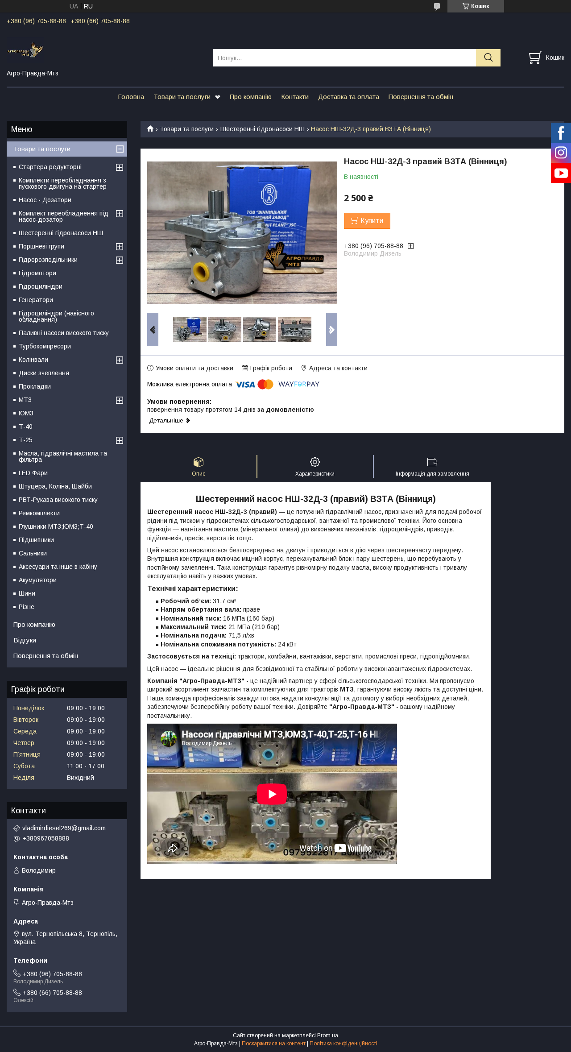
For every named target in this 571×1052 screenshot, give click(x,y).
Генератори (36, 299)
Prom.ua (327, 1035)
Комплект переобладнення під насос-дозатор (63, 216)
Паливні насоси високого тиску (64, 332)
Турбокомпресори (45, 346)
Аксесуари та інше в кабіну (58, 566)
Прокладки (35, 386)
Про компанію (251, 96)
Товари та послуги (182, 96)
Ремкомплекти (39, 513)
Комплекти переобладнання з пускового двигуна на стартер (63, 183)
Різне (26, 606)
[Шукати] (488, 57)
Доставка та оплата (348, 96)
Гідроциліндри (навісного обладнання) (56, 316)
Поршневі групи (41, 246)
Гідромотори (37, 273)
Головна (131, 96)
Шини (27, 593)
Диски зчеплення (44, 373)
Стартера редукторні (50, 166)
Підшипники (36, 539)
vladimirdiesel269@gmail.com (64, 828)
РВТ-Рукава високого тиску (58, 499)
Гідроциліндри (40, 286)
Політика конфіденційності (343, 1043)
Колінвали (33, 359)
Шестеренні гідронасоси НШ (262, 129)
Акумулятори (38, 580)
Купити (371, 220)
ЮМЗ (26, 413)
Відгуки (24, 640)
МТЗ (25, 399)
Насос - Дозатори (45, 199)
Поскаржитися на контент (274, 1043)
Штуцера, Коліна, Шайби (55, 486)
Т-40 (26, 426)
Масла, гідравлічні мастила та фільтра (63, 456)
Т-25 (26, 439)
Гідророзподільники (48, 259)
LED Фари (33, 472)
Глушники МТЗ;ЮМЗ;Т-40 (56, 526)
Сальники (33, 553)
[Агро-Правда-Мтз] (104, 49)
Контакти (295, 96)
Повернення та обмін (421, 96)
